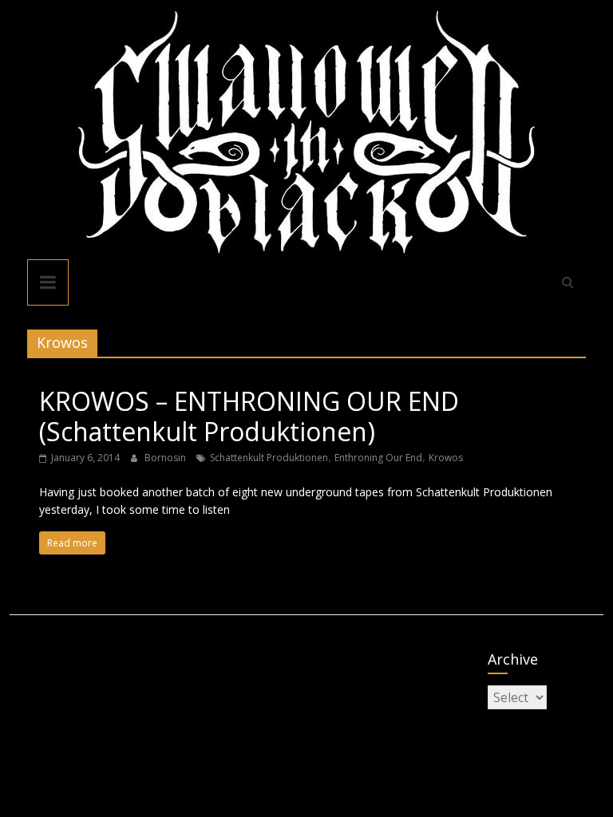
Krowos (446, 457)
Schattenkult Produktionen (269, 457)
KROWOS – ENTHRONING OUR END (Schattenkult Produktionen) (249, 416)
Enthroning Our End (378, 457)
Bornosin (166, 457)
